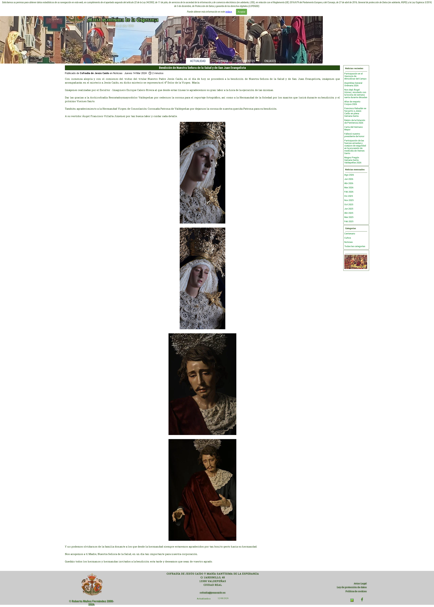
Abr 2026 (348, 183)
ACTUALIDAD (198, 61)
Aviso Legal (360, 583)
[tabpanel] (212, 579)
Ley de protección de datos (352, 587)
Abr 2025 (348, 213)
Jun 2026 (348, 179)
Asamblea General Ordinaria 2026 (353, 84)
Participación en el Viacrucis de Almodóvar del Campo (355, 76)
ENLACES (270, 61)
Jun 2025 (348, 208)
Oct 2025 (348, 204)
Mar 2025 (348, 217)
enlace (228, 11)
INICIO (173, 61)
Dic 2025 (348, 196)
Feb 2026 (348, 191)
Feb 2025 (348, 221)
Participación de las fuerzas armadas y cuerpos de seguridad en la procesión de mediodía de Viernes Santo (355, 147)
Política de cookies (356, 591)
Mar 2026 (348, 187)
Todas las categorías (354, 246)
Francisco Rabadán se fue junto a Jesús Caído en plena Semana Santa (355, 112)
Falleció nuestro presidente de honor (354, 135)
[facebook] (362, 599)
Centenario (349, 233)
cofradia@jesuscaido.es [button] (212, 592)
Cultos (347, 238)
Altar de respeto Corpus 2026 (352, 102)
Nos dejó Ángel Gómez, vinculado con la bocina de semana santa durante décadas (355, 93)
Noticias (348, 242)
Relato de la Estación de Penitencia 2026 (354, 121)
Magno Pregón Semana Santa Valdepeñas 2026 (352, 160)
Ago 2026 (349, 175)
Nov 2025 (348, 200)
